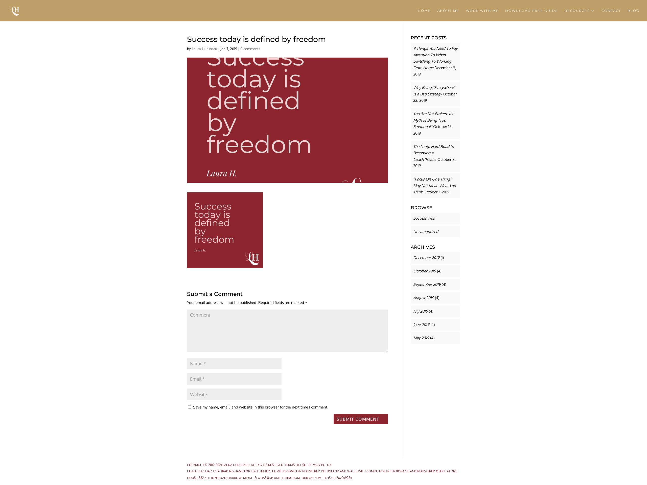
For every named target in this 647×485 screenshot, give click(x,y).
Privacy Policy (320, 465)
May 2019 (421, 338)
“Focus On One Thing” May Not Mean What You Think (434, 185)
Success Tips (424, 218)
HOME (424, 11)
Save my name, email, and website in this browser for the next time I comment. (260, 407)
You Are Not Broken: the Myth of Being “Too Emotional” (433, 120)
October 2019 (424, 271)
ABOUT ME (448, 11)
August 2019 (423, 297)
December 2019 (426, 257)
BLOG (633, 11)
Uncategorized (425, 231)
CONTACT (611, 11)
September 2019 (427, 284)
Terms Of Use (295, 465)
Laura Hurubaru (204, 49)
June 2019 (421, 324)
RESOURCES (577, 11)
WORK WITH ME (482, 11)
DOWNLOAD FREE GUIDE (531, 11)
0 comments (250, 49)
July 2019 (420, 311)
